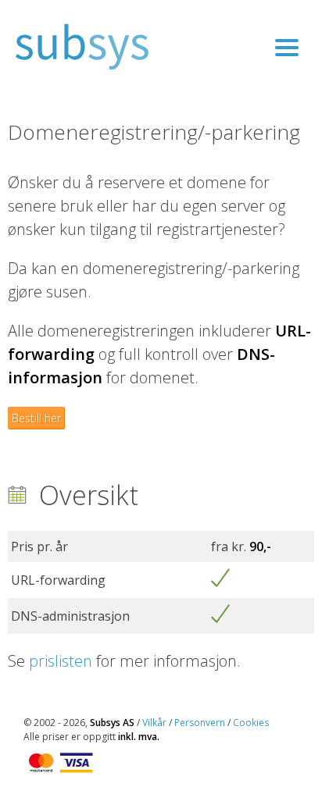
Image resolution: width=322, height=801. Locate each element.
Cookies (251, 722)
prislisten (60, 660)
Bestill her (36, 418)
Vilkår (154, 722)
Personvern (199, 722)
